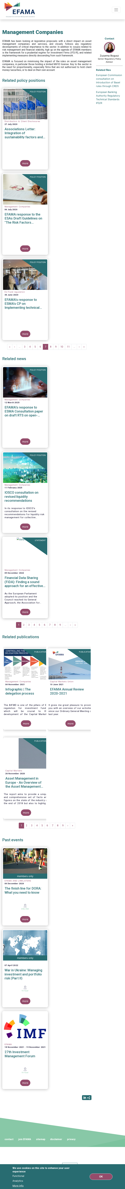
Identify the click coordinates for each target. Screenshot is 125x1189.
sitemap (40, 1139)
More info (18, 1185)
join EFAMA (24, 1139)
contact (9, 1139)
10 (62, 346)
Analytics (17, 1180)
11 (69, 346)
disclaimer (56, 1139)
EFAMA (20, 9)
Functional (18, 1175)
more (25, 163)
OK (101, 1176)
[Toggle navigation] (116, 10)
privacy (71, 1139)
